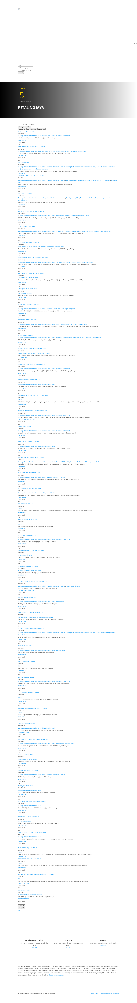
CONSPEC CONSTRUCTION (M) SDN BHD (31, 211)
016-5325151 (22, 388)
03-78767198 (22, 156)
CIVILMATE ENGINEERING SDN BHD (29, 380)
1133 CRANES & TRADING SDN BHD (29, 488)
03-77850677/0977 (24, 883)
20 (19, 908)
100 (23, 908)
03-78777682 (22, 559)
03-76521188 (22, 701)
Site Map (116, 994)
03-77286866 (22, 513)
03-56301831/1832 (24, 732)
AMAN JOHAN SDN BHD (25, 786)
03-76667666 (22, 779)
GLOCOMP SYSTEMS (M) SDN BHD (29, 692)
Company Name (31, 129)
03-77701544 (22, 482)
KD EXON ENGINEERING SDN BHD (29, 304)
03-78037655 (22, 655)
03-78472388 (22, 220)
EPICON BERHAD (23, 162)
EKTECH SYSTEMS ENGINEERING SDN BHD (31, 457)
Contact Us (103, 940)
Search (21, 72)
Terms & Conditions (106, 994)
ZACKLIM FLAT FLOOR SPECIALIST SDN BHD (32, 273)
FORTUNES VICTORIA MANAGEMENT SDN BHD (33, 258)
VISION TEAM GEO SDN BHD (27, 723)
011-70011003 (22, 357)
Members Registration (34, 940)
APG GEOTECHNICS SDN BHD (27, 320)
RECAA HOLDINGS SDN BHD (27, 661)
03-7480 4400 (22, 342)
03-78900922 (22, 173)
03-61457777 (22, 235)
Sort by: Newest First (24, 127)
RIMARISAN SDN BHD (25, 646)
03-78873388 (22, 451)
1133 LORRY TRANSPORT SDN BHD (29, 473)
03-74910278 (22, 621)
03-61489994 (22, 717)
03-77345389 (22, 373)
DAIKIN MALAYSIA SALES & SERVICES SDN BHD (33, 395)
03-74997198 (22, 575)
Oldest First (22, 129)
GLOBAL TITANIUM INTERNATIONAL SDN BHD (33, 581)
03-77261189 (22, 748)
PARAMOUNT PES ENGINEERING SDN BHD (31, 147)
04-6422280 (21, 435)
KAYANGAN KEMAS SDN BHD (27, 535)
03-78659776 (22, 251)
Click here (34, 947)
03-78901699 (22, 466)
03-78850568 (22, 639)
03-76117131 (22, 826)
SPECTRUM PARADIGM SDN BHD (28, 242)
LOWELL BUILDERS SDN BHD (27, 597)
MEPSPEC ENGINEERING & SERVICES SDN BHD (32, 411)
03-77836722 (22, 140)
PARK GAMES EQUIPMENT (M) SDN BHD (30, 613)
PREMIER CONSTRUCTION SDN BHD (29, 859)
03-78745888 (22, 841)
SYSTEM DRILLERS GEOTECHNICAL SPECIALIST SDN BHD (36, 874)
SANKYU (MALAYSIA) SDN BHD (27, 519)
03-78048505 (22, 606)
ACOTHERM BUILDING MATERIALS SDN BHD (32, 801)
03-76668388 (22, 404)
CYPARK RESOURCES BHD (26, 677)
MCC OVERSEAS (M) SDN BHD (27, 848)
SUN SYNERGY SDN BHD (25, 890)
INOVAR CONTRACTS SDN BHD (28, 770)
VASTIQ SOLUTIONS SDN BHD (27, 289)
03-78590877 (22, 868)
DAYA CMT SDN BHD (24, 426)
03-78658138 (22, 794)
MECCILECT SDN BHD (25, 193)
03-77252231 (22, 204)
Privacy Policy (94, 994)
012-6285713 (22, 266)
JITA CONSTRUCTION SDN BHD (28, 566)
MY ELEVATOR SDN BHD (26, 504)
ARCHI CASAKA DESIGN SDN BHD (28, 817)
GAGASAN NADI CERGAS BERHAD (28, 442)
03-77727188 (22, 810)
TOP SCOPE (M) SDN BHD (26, 131)
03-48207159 (22, 670)
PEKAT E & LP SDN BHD (25, 755)
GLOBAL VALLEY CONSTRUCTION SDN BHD (32, 349)
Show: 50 (21, 905)
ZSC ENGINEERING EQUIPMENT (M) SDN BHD (32, 708)
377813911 (21, 528)
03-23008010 (22, 763)
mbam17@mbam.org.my (55, 975)
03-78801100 (22, 313)
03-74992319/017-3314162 (26, 590)
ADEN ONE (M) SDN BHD (26, 335)
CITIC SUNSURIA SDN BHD (26, 227)
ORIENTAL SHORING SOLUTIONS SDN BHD (31, 176)
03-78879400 (22, 298)
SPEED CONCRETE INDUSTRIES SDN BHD (31, 628)
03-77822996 (22, 282)
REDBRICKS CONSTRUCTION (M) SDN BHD (31, 364)
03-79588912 (22, 329)
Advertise (68, 940)
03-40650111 (22, 857)
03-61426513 (22, 544)
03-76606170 (22, 686)
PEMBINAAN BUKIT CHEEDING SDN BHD (31, 550)
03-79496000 (22, 187)
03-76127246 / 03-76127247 (26, 420)
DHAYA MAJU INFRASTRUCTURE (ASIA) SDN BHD (33, 739)
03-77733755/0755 (24, 899)
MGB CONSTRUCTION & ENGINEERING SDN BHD (33, 832)
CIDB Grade (41, 129)
